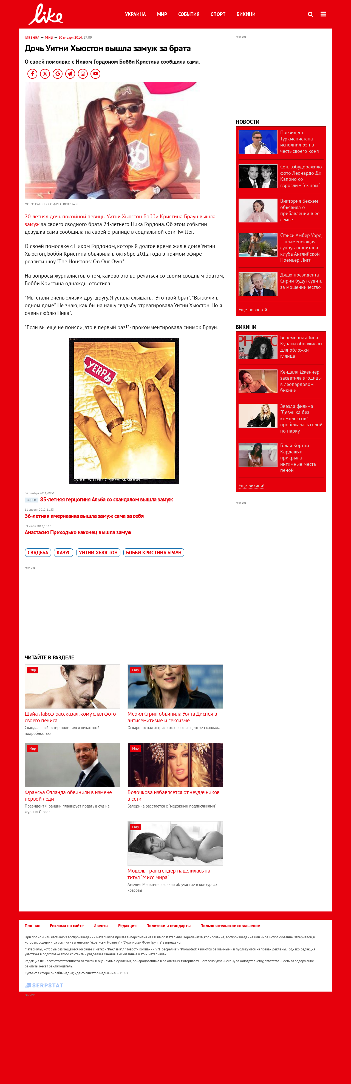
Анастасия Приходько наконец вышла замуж (78, 532)
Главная (32, 37)
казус (63, 552)
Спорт (218, 14)
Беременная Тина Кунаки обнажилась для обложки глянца (301, 346)
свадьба (38, 552)
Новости (247, 121)
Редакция (127, 925)
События (188, 14)
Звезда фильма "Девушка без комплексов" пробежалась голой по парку (301, 418)
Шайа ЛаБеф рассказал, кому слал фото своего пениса (70, 717)
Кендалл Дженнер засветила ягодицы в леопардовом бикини (301, 381)
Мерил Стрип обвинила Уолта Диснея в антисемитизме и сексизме (172, 717)
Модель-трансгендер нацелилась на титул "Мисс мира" (169, 874)
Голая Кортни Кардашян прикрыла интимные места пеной (298, 457)
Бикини (246, 14)
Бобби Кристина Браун (154, 552)
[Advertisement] (124, 609)
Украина (135, 14)
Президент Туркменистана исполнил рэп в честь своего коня (299, 141)
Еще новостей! (253, 310)
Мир (162, 14)
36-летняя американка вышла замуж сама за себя (84, 516)
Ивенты (101, 925)
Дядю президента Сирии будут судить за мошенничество (301, 281)
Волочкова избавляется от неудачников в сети (174, 795)
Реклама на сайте (67, 925)
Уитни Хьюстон (98, 552)
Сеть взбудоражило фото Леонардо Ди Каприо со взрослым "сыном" (301, 175)
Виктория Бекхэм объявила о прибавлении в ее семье (299, 210)
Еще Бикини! (251, 485)
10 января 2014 (70, 37)
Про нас (32, 925)
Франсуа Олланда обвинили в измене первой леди (68, 795)
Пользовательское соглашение (230, 925)
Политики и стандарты (168, 925)
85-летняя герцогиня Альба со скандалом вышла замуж (100, 499)
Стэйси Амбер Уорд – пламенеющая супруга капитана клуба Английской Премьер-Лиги (301, 247)
